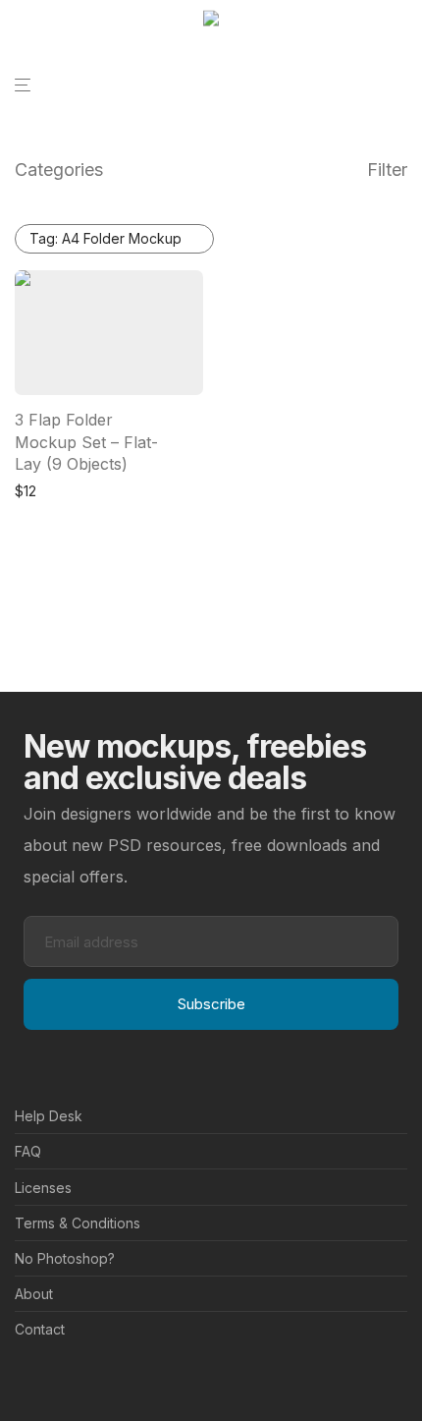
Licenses (43, 1187)
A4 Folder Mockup (105, 238)
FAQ (28, 1151)
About (34, 1293)
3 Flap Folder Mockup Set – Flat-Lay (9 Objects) (86, 442)
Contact (40, 1329)
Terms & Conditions (77, 1223)
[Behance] (21, 1377)
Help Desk (48, 1116)
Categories (59, 169)
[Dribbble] (84, 1377)
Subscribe (211, 1004)
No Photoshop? (65, 1258)
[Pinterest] (53, 1377)
